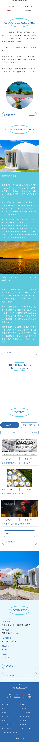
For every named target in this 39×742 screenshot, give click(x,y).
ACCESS (8, 666)
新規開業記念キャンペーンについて (16, 463)
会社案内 (23, 724)
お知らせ (5, 708)
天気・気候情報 (25, 712)
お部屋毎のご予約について (13, 493)
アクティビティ (25, 728)
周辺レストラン (25, 720)
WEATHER (9, 542)
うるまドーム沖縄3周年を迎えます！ (17, 524)
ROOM (7, 353)
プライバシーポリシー (9, 732)
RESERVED (10, 675)
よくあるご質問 (25, 716)
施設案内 (23, 704)
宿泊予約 (5, 720)
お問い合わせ (6, 728)
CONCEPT (9, 115)
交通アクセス (6, 712)
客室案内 (5, 716)
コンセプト (24, 708)
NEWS (7, 533)
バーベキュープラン (8, 724)
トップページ (6, 704)
